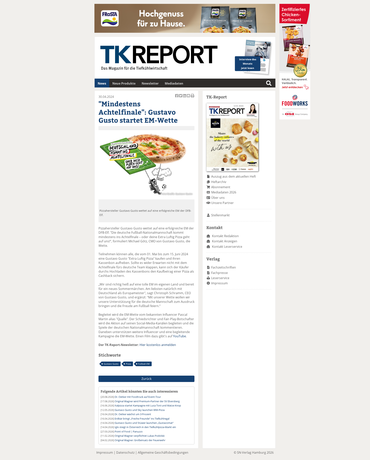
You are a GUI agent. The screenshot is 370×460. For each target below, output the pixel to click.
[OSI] (294, 118)
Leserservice (220, 278)
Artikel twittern (181, 97)
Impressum (219, 283)
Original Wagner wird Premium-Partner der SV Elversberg (147, 401)
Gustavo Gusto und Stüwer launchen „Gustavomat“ (144, 423)
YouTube (179, 336)
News (102, 83)
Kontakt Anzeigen (224, 241)
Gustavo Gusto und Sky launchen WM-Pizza (140, 410)
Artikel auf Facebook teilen (177, 97)
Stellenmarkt (220, 215)
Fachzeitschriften (223, 267)
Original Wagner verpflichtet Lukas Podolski (140, 435)
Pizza (128, 363)
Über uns (218, 198)
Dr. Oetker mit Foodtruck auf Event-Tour (138, 397)
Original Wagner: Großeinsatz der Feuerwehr (140, 440)
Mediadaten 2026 (223, 192)
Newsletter (150, 83)
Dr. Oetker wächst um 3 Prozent (133, 414)
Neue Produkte (123, 83)
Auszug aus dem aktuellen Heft (233, 176)
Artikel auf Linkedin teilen (185, 97)
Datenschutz (125, 452)
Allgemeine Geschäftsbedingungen (163, 452)
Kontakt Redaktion (225, 236)
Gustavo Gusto (111, 363)
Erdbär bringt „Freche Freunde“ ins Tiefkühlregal (142, 418)
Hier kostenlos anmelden (158, 345)
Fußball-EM (144, 363)
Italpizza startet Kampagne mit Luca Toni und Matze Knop (148, 405)
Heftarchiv (218, 182)
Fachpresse (219, 273)
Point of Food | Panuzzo (129, 431)
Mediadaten (174, 83)
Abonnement (220, 187)
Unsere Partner (222, 203)
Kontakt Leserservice (227, 246)
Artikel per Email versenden (189, 97)
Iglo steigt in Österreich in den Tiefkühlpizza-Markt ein (145, 427)
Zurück (146, 379)
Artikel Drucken (192, 97)
